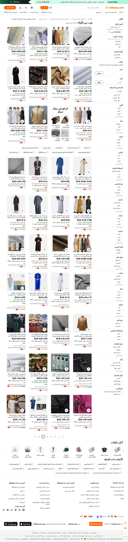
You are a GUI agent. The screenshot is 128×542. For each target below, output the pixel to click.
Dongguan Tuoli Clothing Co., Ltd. (16, 347)
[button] (50, 7)
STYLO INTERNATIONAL (84, 138)
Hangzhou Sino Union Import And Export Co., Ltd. (60, 97)
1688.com (43, 533)
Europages (93, 533)
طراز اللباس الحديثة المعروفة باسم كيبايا (62, 152)
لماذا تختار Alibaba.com (117, 487)
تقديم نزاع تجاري (45, 495)
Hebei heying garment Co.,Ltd (16, 307)
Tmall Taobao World (54, 533)
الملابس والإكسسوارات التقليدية (59, 19)
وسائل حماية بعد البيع (93, 498)
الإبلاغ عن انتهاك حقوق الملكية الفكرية (41, 503)
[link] (125, 523)
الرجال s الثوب (28, 464)
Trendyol (85, 533)
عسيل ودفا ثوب (116, 464)
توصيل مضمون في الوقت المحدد (89, 495)
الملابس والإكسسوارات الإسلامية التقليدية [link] (24, 19)
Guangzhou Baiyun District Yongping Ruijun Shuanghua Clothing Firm (60, 306)
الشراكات (22, 502)
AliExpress (35, 533)
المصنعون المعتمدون (68, 487)
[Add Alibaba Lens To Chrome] (95, 524)
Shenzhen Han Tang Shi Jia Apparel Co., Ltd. (60, 226)
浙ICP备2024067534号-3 (115, 539)
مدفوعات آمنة (95, 487)
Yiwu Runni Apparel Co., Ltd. (83, 187)
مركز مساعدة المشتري (43, 487)
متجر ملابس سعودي (33, 468)
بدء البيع (22, 491)
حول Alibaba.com (118, 483)
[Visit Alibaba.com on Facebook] (23, 510)
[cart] (25, 8)
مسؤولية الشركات (119, 495)
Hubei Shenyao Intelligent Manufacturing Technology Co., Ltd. (60, 57)
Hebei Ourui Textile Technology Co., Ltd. (82, 99)
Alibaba (90, 19)
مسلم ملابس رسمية (115, 468)
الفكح (60, 468)
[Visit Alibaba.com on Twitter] (15, 510)
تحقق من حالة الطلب (18, 495)
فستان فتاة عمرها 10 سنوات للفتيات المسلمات (49, 464)
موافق (99, 73)
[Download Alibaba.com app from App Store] (26, 524)
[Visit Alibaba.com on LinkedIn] (19, 510)
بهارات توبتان (46, 148)
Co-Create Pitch (119, 491)
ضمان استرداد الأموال (93, 491)
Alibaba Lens (116, 524)
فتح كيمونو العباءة (14, 464)
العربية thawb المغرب (72, 148)
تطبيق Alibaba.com (40, 524)
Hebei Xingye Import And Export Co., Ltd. (16, 425)
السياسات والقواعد (93, 506)
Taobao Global (72, 533)
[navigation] (109, 228)
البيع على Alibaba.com (18, 487)
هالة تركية (101, 468)
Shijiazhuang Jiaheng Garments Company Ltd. (38, 303)
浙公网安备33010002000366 (96, 539)
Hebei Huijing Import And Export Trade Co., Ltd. (16, 265)
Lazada (64, 533)
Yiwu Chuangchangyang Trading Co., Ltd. (38, 388)
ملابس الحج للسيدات (72, 468)
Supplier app (72, 524)
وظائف (122, 498)
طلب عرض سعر (69, 491)
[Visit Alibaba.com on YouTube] (7, 510)
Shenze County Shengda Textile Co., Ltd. (60, 384)
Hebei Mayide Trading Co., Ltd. (60, 187)
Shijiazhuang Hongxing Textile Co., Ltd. (82, 425)
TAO (79, 533)
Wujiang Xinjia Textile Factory (38, 97)
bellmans (86, 148)
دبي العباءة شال (14, 152)
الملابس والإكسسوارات (78, 19)
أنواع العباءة (58, 148)
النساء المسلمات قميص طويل (29, 148)
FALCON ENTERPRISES (18, 98)
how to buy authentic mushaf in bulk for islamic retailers (71, 473)
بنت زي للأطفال (42, 152)
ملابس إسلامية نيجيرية (83, 152)
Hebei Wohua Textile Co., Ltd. (16, 384)
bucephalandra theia (73, 464)
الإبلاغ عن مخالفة (45, 508)
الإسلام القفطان (102, 464)
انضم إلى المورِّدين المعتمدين (16, 498)
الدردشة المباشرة (44, 491)
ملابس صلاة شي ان (17, 468)
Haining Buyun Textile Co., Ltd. (38, 59)
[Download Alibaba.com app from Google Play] (11, 524)
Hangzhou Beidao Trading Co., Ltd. (60, 266)
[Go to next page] (35, 436)
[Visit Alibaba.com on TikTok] (3, 510)
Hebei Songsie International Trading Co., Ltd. (38, 136)
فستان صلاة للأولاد (27, 152)
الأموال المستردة (45, 498)
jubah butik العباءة (88, 468)
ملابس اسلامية (43, 19)
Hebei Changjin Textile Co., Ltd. (82, 57)
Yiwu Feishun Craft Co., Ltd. (16, 141)
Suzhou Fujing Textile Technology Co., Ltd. (16, 185)
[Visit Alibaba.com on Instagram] (11, 510)
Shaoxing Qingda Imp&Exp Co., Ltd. (16, 60)
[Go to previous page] (63, 436)
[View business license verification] (82, 539)
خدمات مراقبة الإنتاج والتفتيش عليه (89, 502)
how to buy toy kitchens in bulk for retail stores (106, 473)
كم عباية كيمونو (88, 464)
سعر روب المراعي (48, 468)
